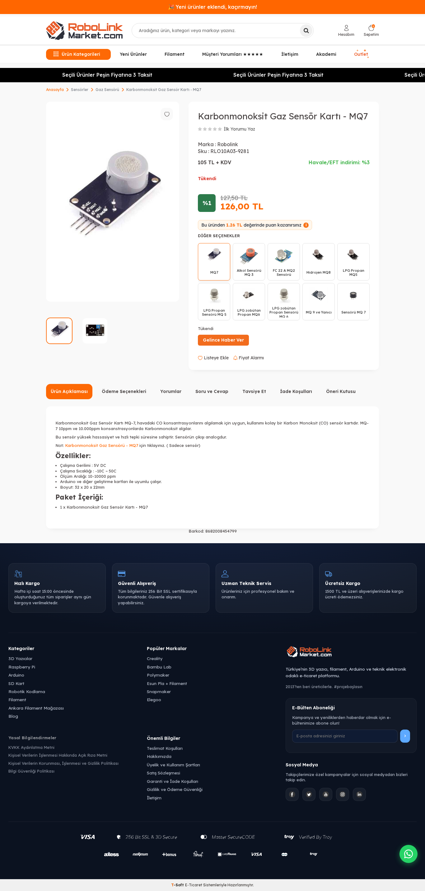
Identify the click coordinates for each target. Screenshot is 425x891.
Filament (174, 54)
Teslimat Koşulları (165, 748)
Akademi (326, 54)
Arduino (16, 675)
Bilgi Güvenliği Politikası (31, 771)
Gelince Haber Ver (223, 340)
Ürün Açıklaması (69, 391)
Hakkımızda (159, 756)
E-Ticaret (193, 885)
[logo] (84, 30)
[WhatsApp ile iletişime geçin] (408, 854)
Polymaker (158, 675)
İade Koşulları (296, 391)
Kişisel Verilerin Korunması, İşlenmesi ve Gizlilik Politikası (63, 763)
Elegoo (154, 699)
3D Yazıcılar (20, 658)
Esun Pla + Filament (167, 683)
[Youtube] (325, 794)
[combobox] (223, 30)
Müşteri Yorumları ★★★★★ (232, 54)
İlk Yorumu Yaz (239, 129)
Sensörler (79, 89)
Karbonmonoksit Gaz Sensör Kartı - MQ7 (163, 89)
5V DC (100, 465)
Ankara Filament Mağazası (36, 708)
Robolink (227, 144)
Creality (154, 658)
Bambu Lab (159, 666)
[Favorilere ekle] (167, 114)
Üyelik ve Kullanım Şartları (173, 764)
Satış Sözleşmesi (163, 772)
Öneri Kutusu (341, 391)
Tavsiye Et (254, 391)
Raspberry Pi (21, 666)
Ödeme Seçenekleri (124, 391)
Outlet (362, 54)
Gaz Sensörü (107, 89)
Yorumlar (170, 391)
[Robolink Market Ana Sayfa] (351, 652)
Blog (13, 716)
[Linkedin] (359, 794)
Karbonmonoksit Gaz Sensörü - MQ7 (101, 445)
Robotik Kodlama (26, 691)
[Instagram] (342, 794)
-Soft (178, 885)
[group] (112, 202)
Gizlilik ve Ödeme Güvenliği (175, 789)
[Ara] (306, 30)
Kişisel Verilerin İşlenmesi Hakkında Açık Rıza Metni (57, 755)
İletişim (289, 54)
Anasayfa (55, 89)
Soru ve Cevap (211, 391)
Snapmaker (159, 691)
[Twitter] (308, 794)
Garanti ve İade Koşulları (172, 781)
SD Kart (16, 683)
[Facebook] (292, 794)
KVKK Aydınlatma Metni (31, 747)
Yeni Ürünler (133, 54)
